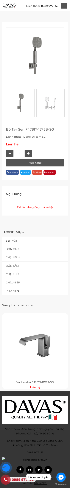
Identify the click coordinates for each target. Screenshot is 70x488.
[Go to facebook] (61, 477)
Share (38, 172)
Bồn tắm (12, 265)
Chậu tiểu (13, 274)
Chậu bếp (13, 282)
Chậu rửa (13, 257)
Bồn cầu (12, 249)
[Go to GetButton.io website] (61, 484)
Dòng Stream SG (34, 136)
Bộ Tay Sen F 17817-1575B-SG (30, 129)
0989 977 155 (49, 6)
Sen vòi (11, 240)
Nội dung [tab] (14, 194)
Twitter (26, 172)
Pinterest (50, 172)
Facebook (13, 172)
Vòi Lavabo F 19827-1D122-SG (35, 382)
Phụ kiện (12, 291)
